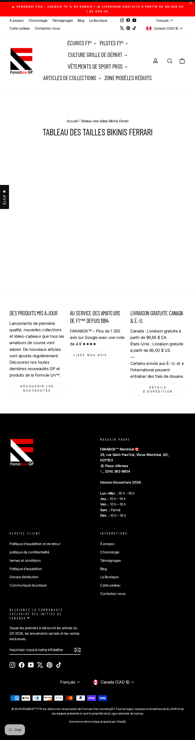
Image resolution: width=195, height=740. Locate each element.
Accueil (72, 121)
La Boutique (98, 20)
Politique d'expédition (26, 569)
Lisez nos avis (90, 355)
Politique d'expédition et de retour (35, 544)
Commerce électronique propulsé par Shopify (97, 721)
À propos (17, 20)
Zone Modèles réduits (128, 77)
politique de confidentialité (29, 552)
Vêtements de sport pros (95, 66)
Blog (81, 20)
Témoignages (62, 20)
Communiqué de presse (28, 585)
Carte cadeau (20, 28)
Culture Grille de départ (95, 54)
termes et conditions (25, 560)
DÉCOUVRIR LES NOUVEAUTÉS (37, 388)
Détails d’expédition (158, 389)
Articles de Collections (70, 77)
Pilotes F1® (112, 42)
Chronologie (38, 20)
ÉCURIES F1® (80, 42)
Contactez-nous (47, 28)
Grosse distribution (24, 577)
